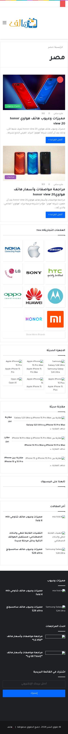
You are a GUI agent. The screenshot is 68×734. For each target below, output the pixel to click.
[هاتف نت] (23, 23)
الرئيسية (59, 47)
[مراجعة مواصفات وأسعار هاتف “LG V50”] (55, 641)
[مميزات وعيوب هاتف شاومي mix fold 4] (55, 522)
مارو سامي (58, 114)
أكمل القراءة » (55, 140)
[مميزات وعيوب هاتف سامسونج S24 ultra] (55, 554)
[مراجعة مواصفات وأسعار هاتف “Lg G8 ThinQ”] (55, 658)
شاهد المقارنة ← (57, 429)
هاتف (9, 727)
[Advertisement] (51, 20)
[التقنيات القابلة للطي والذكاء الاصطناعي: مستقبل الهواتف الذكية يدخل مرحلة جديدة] (55, 538)
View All (40, 230)
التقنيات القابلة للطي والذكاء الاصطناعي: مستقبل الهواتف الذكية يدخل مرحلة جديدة (25, 537)
